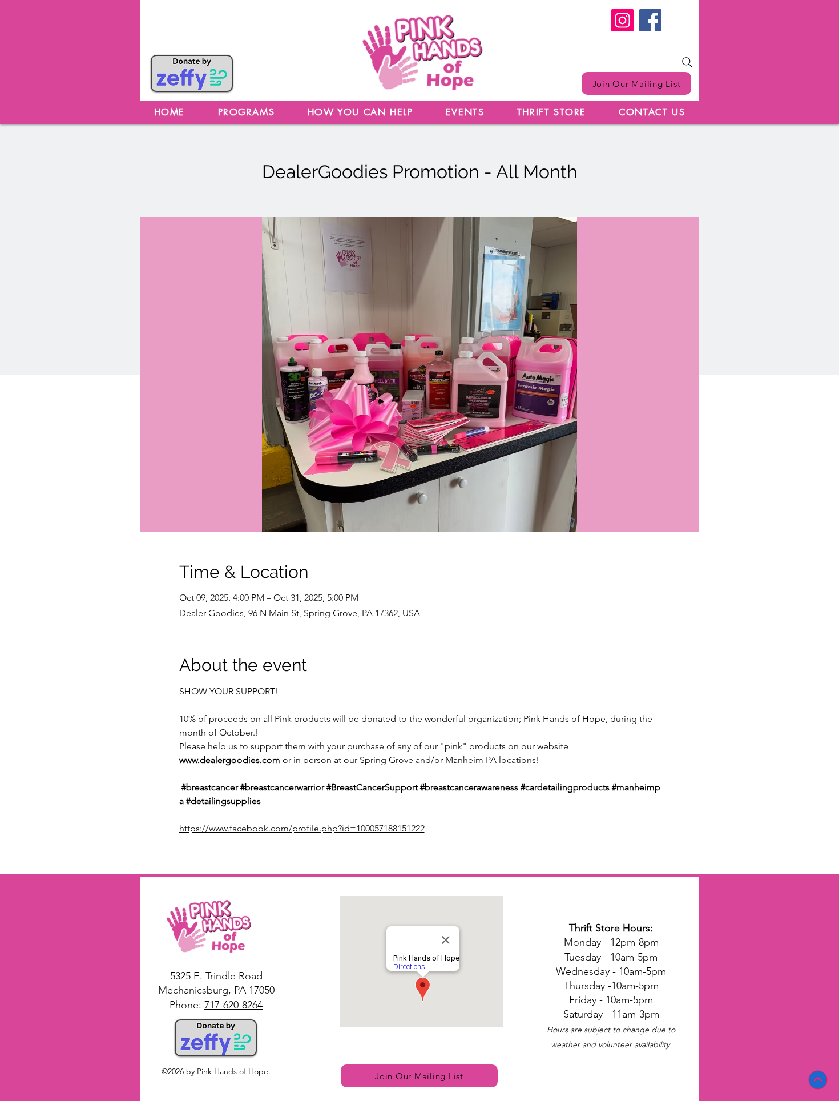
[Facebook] (650, 20)
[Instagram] (622, 20)
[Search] (687, 62)
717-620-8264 (233, 1005)
